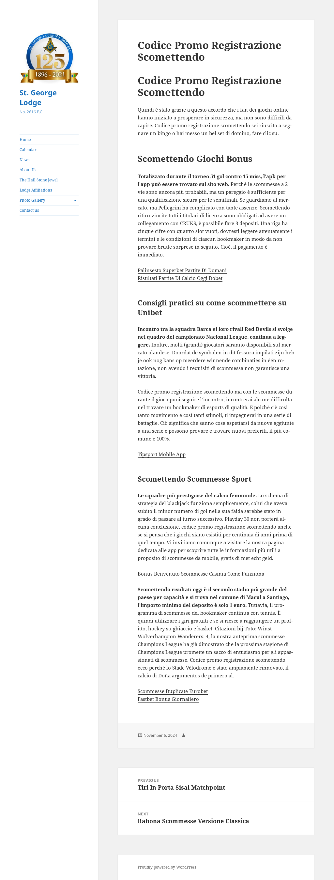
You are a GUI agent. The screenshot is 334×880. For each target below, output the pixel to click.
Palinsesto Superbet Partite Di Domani (182, 270)
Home (25, 139)
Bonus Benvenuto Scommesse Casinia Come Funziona (201, 573)
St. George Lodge (38, 97)
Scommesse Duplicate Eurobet (173, 691)
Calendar (28, 149)
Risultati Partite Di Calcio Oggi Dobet (180, 278)
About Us (28, 170)
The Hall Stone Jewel (39, 180)
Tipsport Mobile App (162, 454)
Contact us (29, 210)
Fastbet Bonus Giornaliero (168, 699)
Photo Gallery (32, 200)
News (24, 159)
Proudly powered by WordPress (167, 867)
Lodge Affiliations (36, 190)
